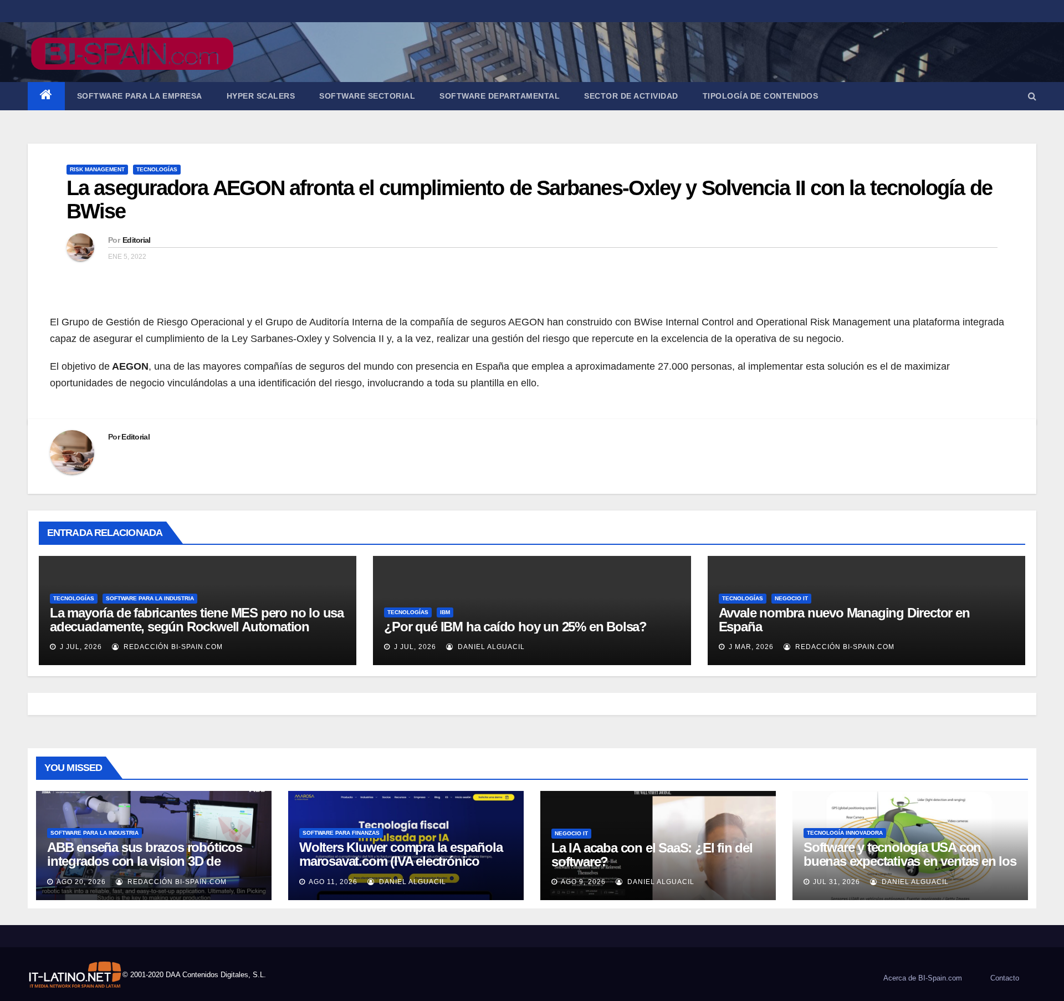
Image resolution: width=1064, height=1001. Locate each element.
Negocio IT (791, 598)
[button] (1032, 96)
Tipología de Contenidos (761, 95)
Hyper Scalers (261, 95)
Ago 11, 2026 (333, 882)
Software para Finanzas (341, 833)
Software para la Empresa (139, 95)
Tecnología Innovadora (845, 833)
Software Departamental (499, 95)
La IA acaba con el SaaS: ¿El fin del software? (652, 854)
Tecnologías (156, 169)
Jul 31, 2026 (836, 882)
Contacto (1004, 978)
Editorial (136, 240)
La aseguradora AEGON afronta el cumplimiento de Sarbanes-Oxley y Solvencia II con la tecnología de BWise (529, 199)
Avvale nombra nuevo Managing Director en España (844, 619)
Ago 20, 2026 (81, 882)
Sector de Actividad (631, 95)
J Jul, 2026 (80, 647)
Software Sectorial (367, 95)
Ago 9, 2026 (583, 882)
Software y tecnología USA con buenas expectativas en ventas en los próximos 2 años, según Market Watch (910, 868)
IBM (445, 612)
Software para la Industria (150, 598)
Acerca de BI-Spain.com (922, 978)
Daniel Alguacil (490, 647)
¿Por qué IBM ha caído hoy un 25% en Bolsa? (515, 626)
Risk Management (97, 169)
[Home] (46, 96)
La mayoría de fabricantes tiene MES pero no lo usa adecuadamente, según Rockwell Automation (197, 619)
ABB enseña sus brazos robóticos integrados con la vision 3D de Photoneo (144, 861)
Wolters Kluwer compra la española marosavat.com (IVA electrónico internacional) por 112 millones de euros (400, 868)
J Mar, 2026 (750, 647)
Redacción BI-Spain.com (172, 647)
